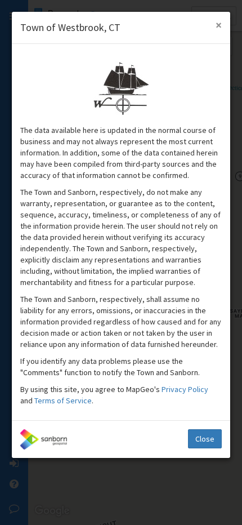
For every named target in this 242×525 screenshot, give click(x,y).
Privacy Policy (185, 389)
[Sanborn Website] (43, 439)
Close (204, 439)
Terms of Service (63, 400)
